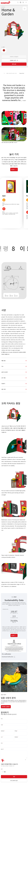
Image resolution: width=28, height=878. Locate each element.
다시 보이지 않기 (14, 780)
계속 (14, 776)
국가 (2, 769)
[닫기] (25, 759)
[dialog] (14, 439)
